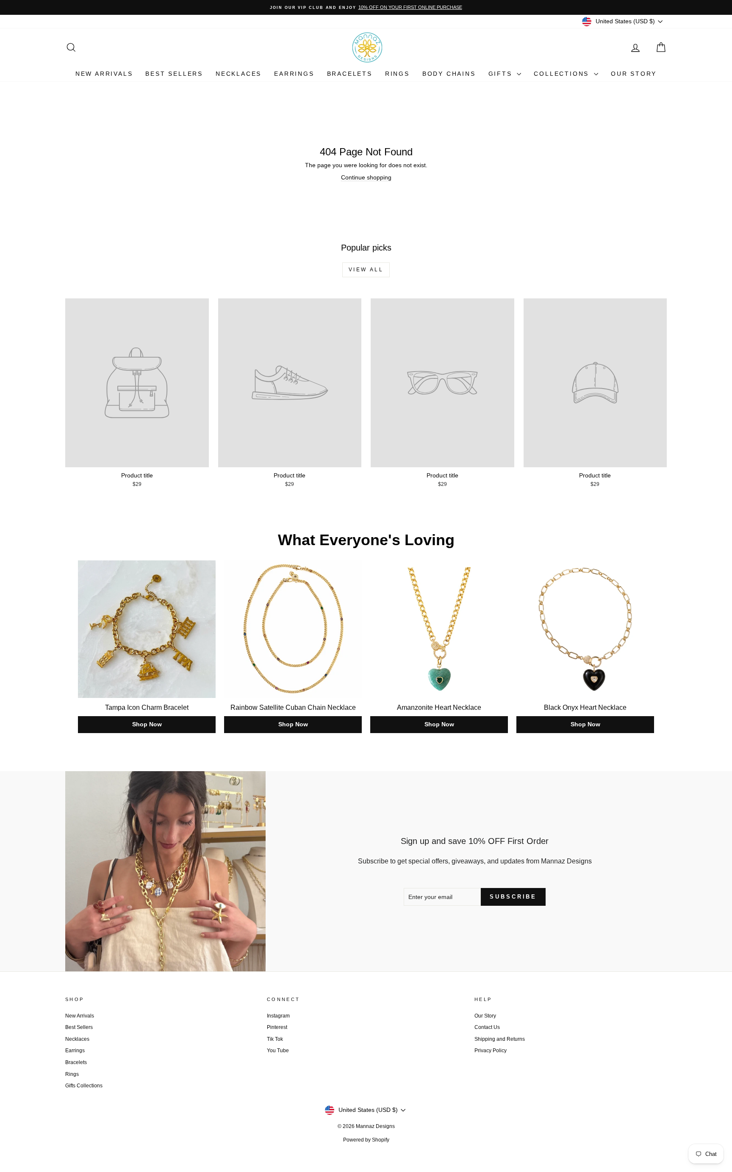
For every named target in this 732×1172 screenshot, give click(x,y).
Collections (563, 73)
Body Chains (449, 73)
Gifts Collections (84, 1086)
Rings (397, 73)
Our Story (634, 73)
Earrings (294, 73)
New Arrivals (104, 73)
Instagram (278, 1016)
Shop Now (147, 724)
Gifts (501, 73)
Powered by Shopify (366, 1140)
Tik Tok (275, 1039)
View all (366, 270)
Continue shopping (366, 177)
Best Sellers (174, 73)
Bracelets (349, 73)
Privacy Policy (490, 1050)
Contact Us (487, 1027)
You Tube (278, 1050)
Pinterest (277, 1027)
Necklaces (238, 73)
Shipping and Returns (499, 1039)
